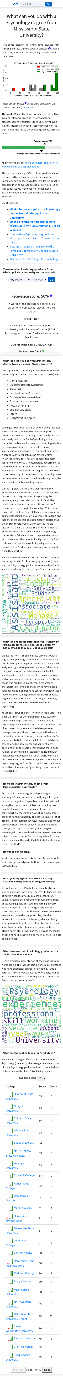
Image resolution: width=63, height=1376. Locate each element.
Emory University (24, 1338)
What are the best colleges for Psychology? (34, 259)
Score (42, 1086)
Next (47, 1369)
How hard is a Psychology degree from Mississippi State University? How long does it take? (35, 238)
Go (48, 4)
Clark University (23, 1346)
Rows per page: (26, 1077)
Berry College (22, 1281)
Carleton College (24, 1273)
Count (53, 1086)
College (11, 1086)
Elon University (23, 1252)
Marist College (23, 1207)
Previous (18, 1369)
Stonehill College (24, 1175)
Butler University (24, 1142)
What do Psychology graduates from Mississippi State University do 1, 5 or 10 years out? (35, 226)
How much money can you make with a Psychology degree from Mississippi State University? (34, 251)
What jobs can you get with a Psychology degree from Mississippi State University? (35, 213)
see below (27, 107)
